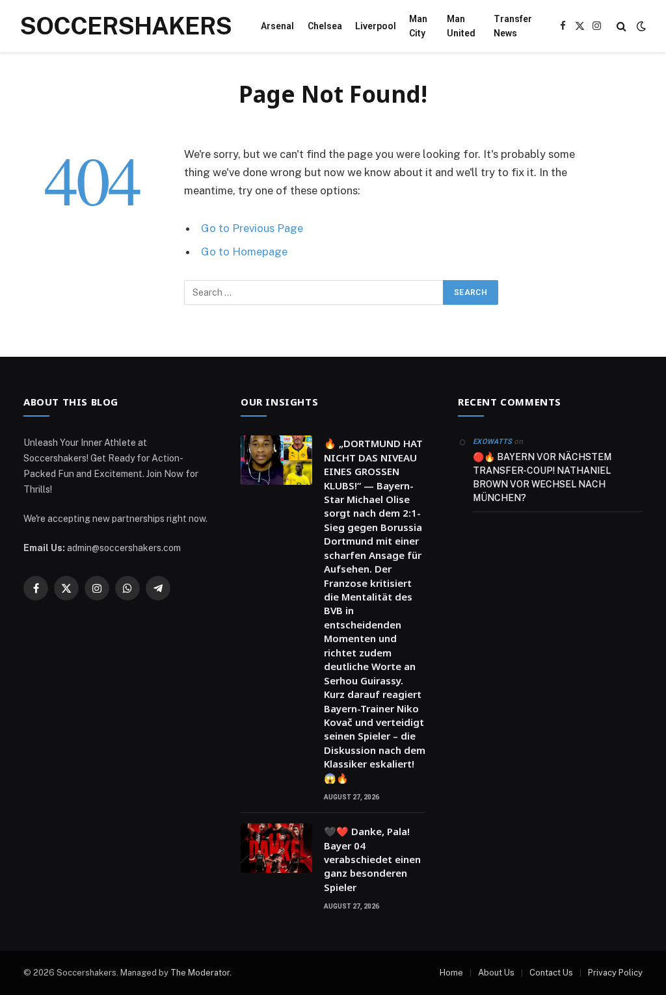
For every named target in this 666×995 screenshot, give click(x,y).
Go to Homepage (244, 251)
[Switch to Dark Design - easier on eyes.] (639, 26)
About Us (496, 972)
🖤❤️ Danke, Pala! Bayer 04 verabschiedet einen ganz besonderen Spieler (372, 859)
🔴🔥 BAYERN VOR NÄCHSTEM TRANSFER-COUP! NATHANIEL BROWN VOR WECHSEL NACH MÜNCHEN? (542, 477)
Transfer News (513, 26)
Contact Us (551, 972)
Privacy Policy (615, 972)
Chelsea (325, 26)
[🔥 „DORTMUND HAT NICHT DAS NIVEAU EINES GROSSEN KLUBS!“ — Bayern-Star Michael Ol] (276, 460)
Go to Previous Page (252, 228)
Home (451, 972)
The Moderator (200, 972)
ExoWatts (493, 441)
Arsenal (277, 26)
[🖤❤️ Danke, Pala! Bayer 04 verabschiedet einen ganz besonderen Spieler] (276, 848)
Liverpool (375, 26)
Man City (418, 26)
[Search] (621, 26)
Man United (461, 26)
